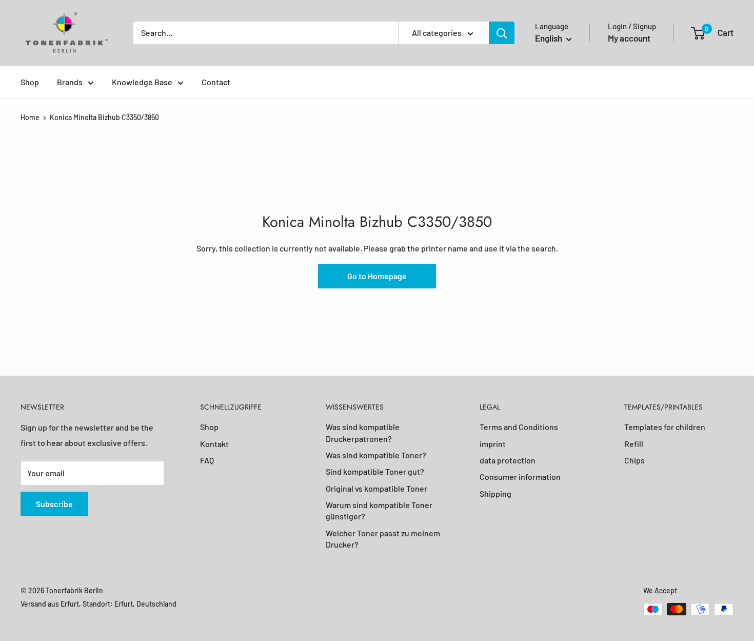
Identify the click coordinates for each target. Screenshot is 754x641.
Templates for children (664, 427)
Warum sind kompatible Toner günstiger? (379, 510)
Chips (634, 460)
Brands (70, 82)
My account (629, 38)
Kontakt (214, 444)
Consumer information (520, 476)
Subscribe (54, 504)
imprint (493, 444)
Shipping (495, 493)
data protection (507, 460)
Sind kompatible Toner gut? (375, 471)
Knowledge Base (142, 82)
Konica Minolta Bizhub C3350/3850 (104, 117)
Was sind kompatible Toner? (376, 455)
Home (30, 117)
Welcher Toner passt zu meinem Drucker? (383, 538)
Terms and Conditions (519, 427)
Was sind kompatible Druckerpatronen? (363, 432)
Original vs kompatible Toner (376, 488)
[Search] (501, 33)
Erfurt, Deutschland (145, 603)
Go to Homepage (377, 276)
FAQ (207, 460)
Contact (216, 82)
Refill (633, 444)
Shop (30, 82)
